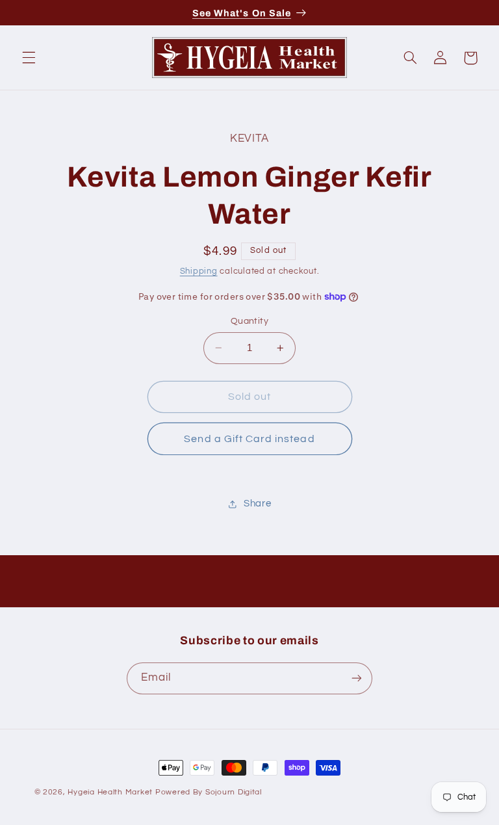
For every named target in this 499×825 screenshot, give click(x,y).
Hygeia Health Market (110, 792)
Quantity (249, 321)
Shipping (199, 271)
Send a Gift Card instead (249, 439)
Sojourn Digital (233, 792)
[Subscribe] (357, 678)
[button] (29, 58)
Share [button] (257, 503)
